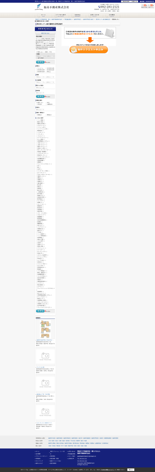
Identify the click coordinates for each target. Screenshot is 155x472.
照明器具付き (41, 267)
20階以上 (40, 181)
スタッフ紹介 (71, 456)
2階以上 (40, 178)
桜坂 (85, 446)
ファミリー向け (42, 263)
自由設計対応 (41, 197)
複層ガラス (41, 195)
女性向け (40, 262)
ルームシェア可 (42, 257)
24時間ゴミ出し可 (42, 303)
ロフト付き (41, 265)
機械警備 (40, 223)
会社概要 (38, 453)
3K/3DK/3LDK (50, 70)
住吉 (56, 440)
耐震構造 (40, 218)
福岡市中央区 (51, 438)
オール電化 (41, 139)
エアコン (40, 286)
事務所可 (40, 206)
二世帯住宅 (41, 192)
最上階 (39, 185)
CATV (39, 169)
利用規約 (38, 458)
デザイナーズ (41, 125)
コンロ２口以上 (42, 276)
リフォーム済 (41, 127)
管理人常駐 (41, 246)
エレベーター (41, 204)
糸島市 (101, 438)
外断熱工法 (41, 228)
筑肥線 (92, 443)
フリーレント (41, 248)
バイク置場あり (42, 270)
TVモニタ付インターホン (44, 174)
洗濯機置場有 (41, 274)
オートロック (41, 172)
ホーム (37, 451)
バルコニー (41, 136)
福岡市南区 (59, 438)
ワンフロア (41, 200)
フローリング (41, 214)
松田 (53, 440)
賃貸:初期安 (53, 463)
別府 (66, 446)
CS (39, 165)
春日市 (80, 438)
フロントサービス (42, 302)
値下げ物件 (41, 58)
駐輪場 (39, 269)
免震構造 (40, 216)
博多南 (58, 446)
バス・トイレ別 (42, 213)
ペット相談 (41, 120)
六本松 (53, 446)
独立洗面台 (41, 285)
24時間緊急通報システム (44, 295)
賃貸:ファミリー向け (55, 461)
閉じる (131, 469)
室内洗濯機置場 (42, 220)
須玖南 (67, 440)
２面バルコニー (42, 143)
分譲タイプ (41, 244)
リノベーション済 (42, 129)
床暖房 (39, 162)
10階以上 (40, 179)
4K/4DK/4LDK (41, 71)
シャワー (40, 283)
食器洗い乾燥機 (42, 151)
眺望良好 (40, 130)
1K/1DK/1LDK (50, 68)
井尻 (75, 446)
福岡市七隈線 (51, 443)
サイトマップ (39, 461)
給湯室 (39, 221)
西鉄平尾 (70, 446)
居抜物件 (40, 209)
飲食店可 (40, 207)
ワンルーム (40, 68)
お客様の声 (71, 458)
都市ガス (40, 230)
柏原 (85, 440)
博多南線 (82, 443)
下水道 (39, 232)
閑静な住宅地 (41, 123)
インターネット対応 (43, 171)
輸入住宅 (40, 190)
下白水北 (73, 440)
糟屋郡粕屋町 (107, 438)
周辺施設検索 (71, 453)
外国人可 (40, 253)
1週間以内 (49, 104)
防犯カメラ (41, 298)
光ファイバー (41, 293)
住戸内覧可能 (41, 305)
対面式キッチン (42, 155)
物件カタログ (39, 463)
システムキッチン (42, 153)
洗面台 (39, 279)
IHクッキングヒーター (44, 150)
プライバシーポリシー (41, 456)
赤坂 (82, 446)
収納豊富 (40, 291)
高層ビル (40, 202)
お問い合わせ (71, 451)
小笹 (49, 440)
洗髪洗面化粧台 (42, 281)
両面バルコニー (42, 146)
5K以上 (49, 71)
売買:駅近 (52, 456)
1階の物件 (40, 183)
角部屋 (39, 188)
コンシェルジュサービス (44, 307)
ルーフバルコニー (42, 137)
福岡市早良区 (94, 438)
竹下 (62, 446)
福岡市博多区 (67, 438)
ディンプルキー (42, 296)
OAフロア (40, 225)
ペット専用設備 (42, 235)
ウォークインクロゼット (44, 164)
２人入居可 (41, 241)
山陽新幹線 (98, 443)
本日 (48, 102)
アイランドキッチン (43, 157)
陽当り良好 (41, 122)
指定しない (40, 52)
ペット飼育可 (41, 234)
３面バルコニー (42, 144)
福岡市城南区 (86, 438)
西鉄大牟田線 (60, 443)
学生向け (40, 258)
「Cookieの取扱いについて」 (107, 469)
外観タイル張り (42, 148)
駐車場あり (41, 199)
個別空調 (40, 211)
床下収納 (40, 193)
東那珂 (78, 440)
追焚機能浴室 (41, 158)
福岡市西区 (115, 438)
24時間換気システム (43, 141)
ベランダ (40, 134)
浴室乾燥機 (41, 160)
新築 (46, 52)
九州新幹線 (105, 443)
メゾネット (41, 132)
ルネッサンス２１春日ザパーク (44, 423)
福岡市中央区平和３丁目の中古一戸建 (46, 340)
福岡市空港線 (68, 443)
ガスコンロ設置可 (42, 255)
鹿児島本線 (76, 443)
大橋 (60, 440)
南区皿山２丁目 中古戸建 (43, 394)
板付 (82, 440)
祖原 (63, 440)
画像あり (39, 114)
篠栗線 (87, 443)
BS (39, 167)
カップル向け (41, 260)
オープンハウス (42, 251)
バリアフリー (41, 227)
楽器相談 (40, 237)
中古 (50, 52)
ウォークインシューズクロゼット (45, 289)
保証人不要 (41, 239)
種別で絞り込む (45, 33)
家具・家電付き (42, 272)
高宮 (79, 446)
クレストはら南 (40, 367)
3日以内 (39, 104)
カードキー (41, 249)
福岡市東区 (75, 438)
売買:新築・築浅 (54, 458)
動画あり (49, 114)
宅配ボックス (41, 176)
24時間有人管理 (42, 300)
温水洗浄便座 (41, 278)
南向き (39, 186)
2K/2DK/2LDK (41, 70)
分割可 (39, 242)
